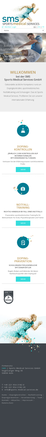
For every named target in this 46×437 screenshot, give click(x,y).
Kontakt (5, 400)
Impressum (27, 400)
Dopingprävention (10, 397)
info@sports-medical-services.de (21, 389)
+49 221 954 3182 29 (15, 387)
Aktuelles (15, 400)
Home (4, 395)
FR (43, 27)
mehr (23, 169)
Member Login (10, 27)
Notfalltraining (35, 395)
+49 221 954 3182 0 (14, 385)
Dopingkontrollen (17, 395)
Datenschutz (7, 403)
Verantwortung (28, 397)
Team (39, 397)
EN (39, 27)
